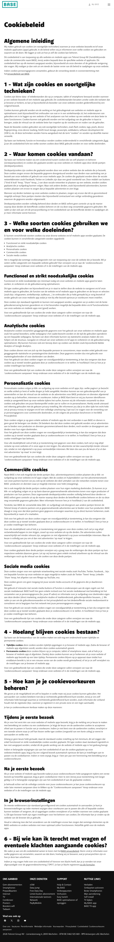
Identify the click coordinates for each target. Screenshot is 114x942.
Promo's (6, 903)
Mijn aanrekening (92, 894)
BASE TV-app (90, 906)
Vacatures (16, 926)
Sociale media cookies (27, 566)
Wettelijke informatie (43, 926)
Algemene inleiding (29, 41)
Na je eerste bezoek (24, 769)
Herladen (88, 884)
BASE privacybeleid (70, 851)
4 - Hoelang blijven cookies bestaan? (52, 632)
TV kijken (88, 900)
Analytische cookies (24, 326)
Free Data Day (36, 890)
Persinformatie (27, 926)
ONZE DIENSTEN (38, 879)
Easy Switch (62, 897)
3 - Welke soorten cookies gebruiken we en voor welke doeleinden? (56, 227)
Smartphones (9, 887)
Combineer (8, 900)
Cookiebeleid (24, 25)
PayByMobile (36, 903)
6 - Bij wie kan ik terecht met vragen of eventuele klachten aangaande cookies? (55, 842)
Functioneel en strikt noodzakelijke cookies (49, 276)
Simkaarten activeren (94, 887)
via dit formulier (87, 864)
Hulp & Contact (64, 884)
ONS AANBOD (10, 879)
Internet (6, 894)
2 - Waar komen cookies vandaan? (48, 154)
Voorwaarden (58, 926)
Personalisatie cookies (27, 383)
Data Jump (35, 887)
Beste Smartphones (93, 890)
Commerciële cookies (26, 470)
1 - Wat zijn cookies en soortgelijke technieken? (49, 88)
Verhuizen (61, 894)
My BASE (61, 887)
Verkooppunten (64, 890)
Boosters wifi (9, 906)
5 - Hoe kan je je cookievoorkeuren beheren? (49, 685)
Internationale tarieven (40, 897)
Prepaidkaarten (10, 890)
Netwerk (34, 900)
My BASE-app (90, 903)
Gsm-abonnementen (12, 884)
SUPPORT (62, 879)
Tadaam (6, 909)
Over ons (6, 926)
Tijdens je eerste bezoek (29, 717)
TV (4, 897)
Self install (89, 897)
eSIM (32, 884)
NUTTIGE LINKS (92, 879)
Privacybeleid (70, 926)
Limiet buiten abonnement (42, 894)
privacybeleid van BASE (18, 74)
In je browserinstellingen (29, 800)
